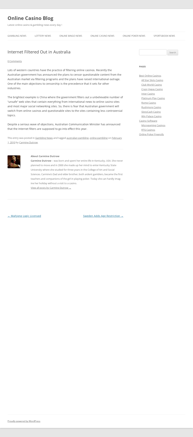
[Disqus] (65, 266)
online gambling (99, 138)
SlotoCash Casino (151, 111)
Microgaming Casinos (153, 125)
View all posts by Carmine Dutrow (51, 187)
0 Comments (15, 61)
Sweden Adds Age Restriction (103, 216)
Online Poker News (134, 35)
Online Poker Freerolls (151, 134)
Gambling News (17, 35)
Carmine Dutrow (28, 142)
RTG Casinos (148, 129)
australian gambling (78, 138)
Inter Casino (148, 93)
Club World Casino (151, 84)
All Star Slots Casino (152, 80)
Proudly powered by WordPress (24, 421)
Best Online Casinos (150, 75)
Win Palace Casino (151, 116)
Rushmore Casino (151, 107)
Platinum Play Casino (153, 98)
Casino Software (148, 120)
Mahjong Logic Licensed (24, 216)
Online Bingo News (70, 35)
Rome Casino (148, 102)
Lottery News (43, 35)
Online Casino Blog (30, 18)
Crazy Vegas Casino (152, 89)
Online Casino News (102, 35)
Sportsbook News (164, 35)
